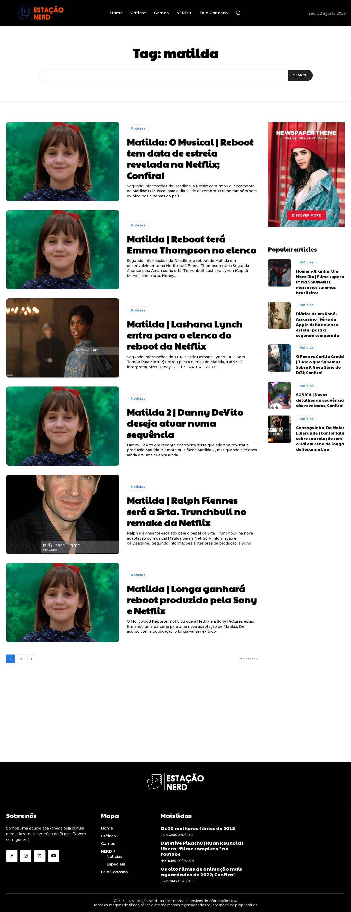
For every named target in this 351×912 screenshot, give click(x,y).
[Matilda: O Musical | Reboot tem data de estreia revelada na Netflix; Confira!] (62, 161)
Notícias (138, 128)
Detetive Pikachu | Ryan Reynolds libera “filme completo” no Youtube (202, 848)
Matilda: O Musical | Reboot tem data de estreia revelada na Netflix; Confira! (190, 158)
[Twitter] (39, 856)
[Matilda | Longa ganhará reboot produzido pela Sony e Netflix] (62, 602)
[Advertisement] (175, 726)
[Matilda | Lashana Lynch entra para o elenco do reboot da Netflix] (62, 337)
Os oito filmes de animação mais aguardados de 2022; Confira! (201, 871)
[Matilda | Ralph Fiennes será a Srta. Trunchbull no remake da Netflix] (62, 514)
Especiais (169, 835)
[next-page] (31, 659)
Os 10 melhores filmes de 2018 (198, 828)
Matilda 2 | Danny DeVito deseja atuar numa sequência (185, 422)
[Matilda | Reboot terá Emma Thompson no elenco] (62, 249)
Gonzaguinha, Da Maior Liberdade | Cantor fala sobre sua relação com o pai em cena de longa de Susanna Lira (320, 438)
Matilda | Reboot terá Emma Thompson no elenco (191, 244)
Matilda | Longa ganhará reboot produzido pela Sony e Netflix (192, 599)
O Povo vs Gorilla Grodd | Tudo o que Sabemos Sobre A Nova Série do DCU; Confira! (320, 364)
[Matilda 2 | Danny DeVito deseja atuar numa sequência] (62, 426)
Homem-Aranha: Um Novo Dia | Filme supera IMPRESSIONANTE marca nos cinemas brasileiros (320, 281)
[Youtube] (53, 856)
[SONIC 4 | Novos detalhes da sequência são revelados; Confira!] (279, 395)
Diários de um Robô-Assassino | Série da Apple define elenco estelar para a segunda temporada (317, 324)
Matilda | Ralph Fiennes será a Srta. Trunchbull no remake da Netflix (186, 510)
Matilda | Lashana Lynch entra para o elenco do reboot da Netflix (185, 334)
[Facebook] (11, 856)
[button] (238, 13)
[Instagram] (25, 856)
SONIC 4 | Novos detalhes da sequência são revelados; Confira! (320, 400)
